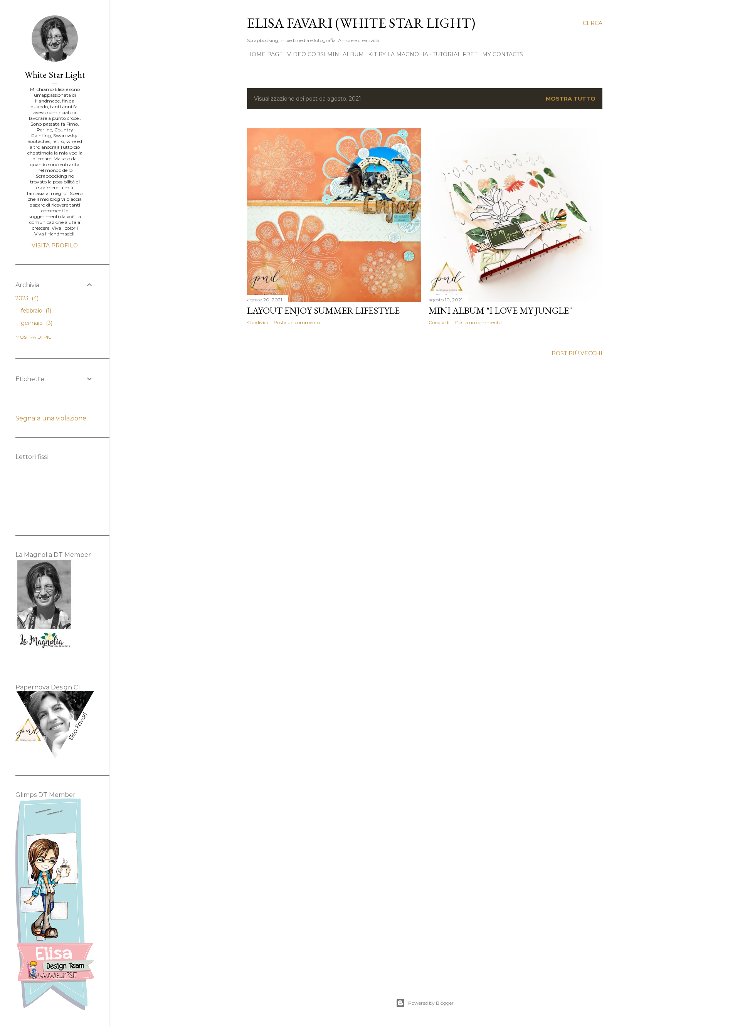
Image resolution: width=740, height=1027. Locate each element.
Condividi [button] (257, 322)
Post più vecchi (577, 353)
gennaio (36, 322)
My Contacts (502, 54)
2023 (26, 298)
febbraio (35, 310)
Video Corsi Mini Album (325, 54)
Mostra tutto (570, 98)
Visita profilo (55, 245)
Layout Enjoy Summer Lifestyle (323, 310)
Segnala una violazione (50, 418)
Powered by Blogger (431, 1003)
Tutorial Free (455, 54)
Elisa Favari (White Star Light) (361, 23)
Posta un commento (297, 322)
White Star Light (55, 75)
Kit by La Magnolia (398, 54)
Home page (265, 54)
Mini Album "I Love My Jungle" (500, 310)
